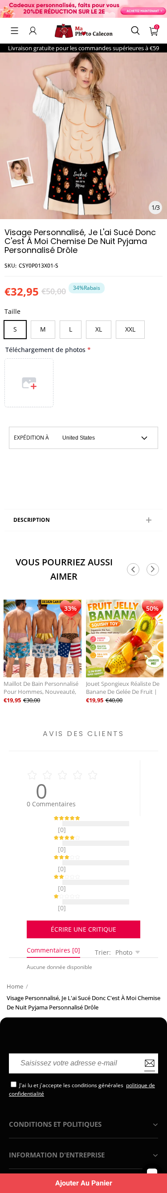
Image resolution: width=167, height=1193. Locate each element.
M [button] (43, 329)
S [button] (15, 329)
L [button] (70, 329)
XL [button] (98, 329)
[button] (14, 30)
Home (15, 964)
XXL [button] (130, 329)
